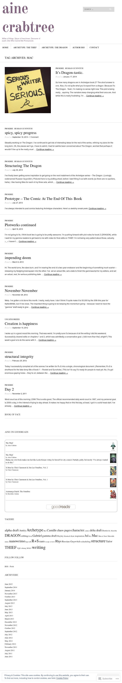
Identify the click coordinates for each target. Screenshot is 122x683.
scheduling (86, 541)
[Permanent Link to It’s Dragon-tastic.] (28, 112)
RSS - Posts (9, 566)
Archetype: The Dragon (55, 47)
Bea (45, 531)
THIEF (11, 547)
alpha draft (12, 530)
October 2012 (10, 628)
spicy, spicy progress (20, 132)
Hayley (60, 535)
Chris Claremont (13, 470)
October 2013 (10, 596)
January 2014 (10, 590)
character (77, 530)
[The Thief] (113, 450)
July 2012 (8, 634)
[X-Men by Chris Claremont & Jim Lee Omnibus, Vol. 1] (113, 486)
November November (21, 290)
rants (42, 541)
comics (87, 531)
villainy (23, 548)
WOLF (29, 548)
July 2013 (8, 606)
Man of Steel (102, 536)
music (7, 542)
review (52, 542)
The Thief (9, 443)
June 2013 (9, 609)
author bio (78, 47)
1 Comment (34, 137)
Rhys (58, 541)
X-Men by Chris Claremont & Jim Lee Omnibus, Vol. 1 (27, 479)
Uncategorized (12, 319)
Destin (105, 530)
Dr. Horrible (112, 531)
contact (94, 47)
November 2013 (11, 593)
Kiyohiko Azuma (13, 494)
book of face (12, 414)
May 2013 (9, 612)
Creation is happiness (21, 323)
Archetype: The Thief (25, 47)
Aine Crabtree (12, 445)
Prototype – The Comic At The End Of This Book (43, 198)
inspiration (79, 535)
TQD (19, 548)
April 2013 (9, 615)
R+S (35, 540)
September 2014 (11, 587)
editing (24, 535)
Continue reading (95, 95)
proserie (60, 68)
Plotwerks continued (20, 224)
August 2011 (10, 650)
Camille (52, 530)
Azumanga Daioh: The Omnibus (18, 491)
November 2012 (11, 625)
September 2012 (11, 631)
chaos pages (64, 530)
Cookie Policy (62, 678)
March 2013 (9, 618)
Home (5, 47)
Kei (90, 536)
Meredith (111, 536)
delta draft (96, 530)
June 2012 (9, 637)
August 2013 (10, 603)
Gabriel (37, 535)
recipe (47, 542)
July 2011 (8, 653)
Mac (95, 535)
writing (39, 547)
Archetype (35, 529)
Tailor (109, 541)
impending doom (18, 257)
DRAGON (13, 535)
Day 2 (9, 389)
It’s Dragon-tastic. (69, 72)
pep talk (28, 542)
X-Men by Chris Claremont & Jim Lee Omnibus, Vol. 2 (27, 467)
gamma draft (49, 536)
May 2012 (9, 641)
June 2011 (9, 656)
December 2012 (11, 622)
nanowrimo (17, 540)
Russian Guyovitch (74, 68)
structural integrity (19, 356)
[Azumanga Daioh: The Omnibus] (113, 497)
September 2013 (11, 599)
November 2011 (11, 647)
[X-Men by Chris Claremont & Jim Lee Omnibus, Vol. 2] (113, 474)
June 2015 (9, 584)
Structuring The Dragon (23, 165)
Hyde (72, 536)
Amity (22, 530)
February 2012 (10, 644)
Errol (30, 536)
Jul (86, 535)
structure (98, 540)
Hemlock (67, 536)
